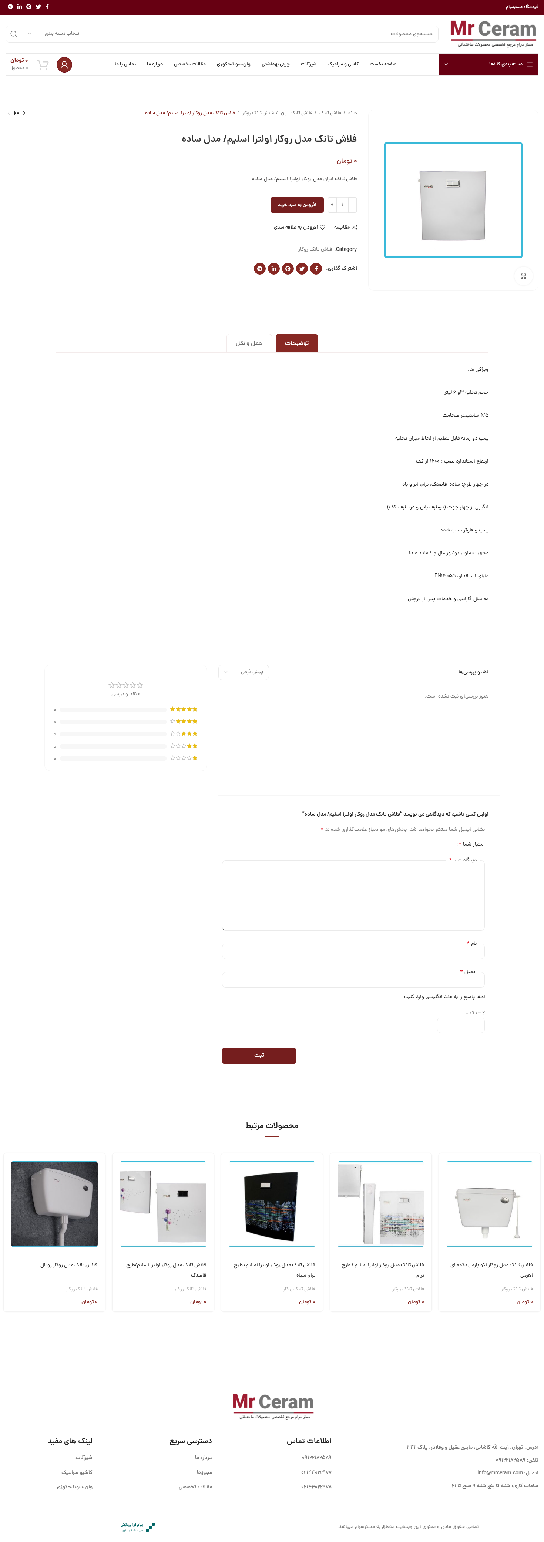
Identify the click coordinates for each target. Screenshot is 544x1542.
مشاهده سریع (444, 1186)
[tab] (297, 343)
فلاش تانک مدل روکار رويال (69, 1265)
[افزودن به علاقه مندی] (444, 1224)
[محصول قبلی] (24, 113)
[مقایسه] (444, 1205)
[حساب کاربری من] (64, 64)
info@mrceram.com (500, 1473)
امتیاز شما (472, 844)
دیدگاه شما (463, 860)
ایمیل (468, 972)
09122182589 (510, 1461)
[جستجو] (14, 34)
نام (472, 943)
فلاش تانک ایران (296, 113)
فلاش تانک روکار (257, 113)
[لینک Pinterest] (29, 7)
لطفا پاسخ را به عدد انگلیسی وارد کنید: (444, 997)
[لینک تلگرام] (10, 7)
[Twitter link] (38, 7)
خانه (352, 113)
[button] (444, 1167)
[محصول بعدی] (9, 113)
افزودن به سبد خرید (297, 205)
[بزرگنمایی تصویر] (523, 276)
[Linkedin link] (19, 7)
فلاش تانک (329, 113)
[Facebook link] (47, 7)
